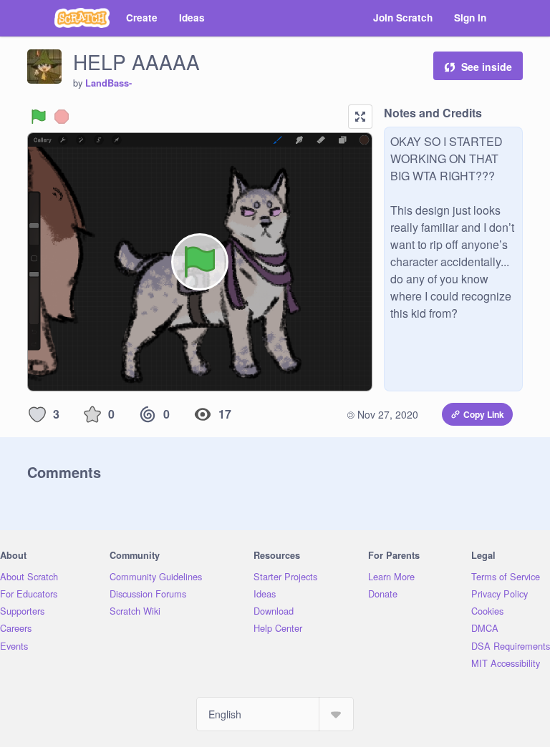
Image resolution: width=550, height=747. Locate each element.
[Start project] (38, 116)
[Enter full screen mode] (360, 116)
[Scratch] (82, 18)
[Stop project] (61, 116)
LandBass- (108, 83)
